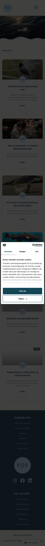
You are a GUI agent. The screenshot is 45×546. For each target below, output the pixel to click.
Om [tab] (36, 252)
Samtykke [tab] (8, 252)
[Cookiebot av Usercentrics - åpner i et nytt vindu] (32, 245)
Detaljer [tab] (22, 252)
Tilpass (21, 299)
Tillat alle (22, 291)
